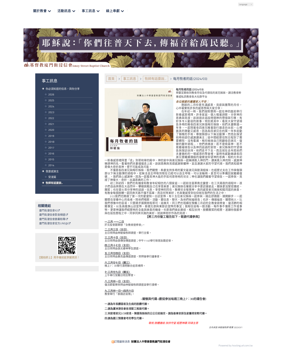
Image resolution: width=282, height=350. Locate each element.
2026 (51, 94)
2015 (51, 159)
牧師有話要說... (54, 183)
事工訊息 (129, 78)
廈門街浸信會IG (48, 210)
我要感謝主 (52, 171)
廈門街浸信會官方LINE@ (53, 223)
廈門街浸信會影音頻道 (52, 215)
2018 (51, 142)
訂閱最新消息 (122, 341)
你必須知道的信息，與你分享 (63, 89)
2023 (51, 112)
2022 (51, 118)
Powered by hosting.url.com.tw (236, 345)
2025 (51, 100)
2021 (51, 124)
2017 (51, 148)
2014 (51, 165)
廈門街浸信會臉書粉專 (52, 219)
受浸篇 (52, 177)
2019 (51, 136)
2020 (51, 130)
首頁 (111, 78)
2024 (51, 106)
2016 (51, 153)
